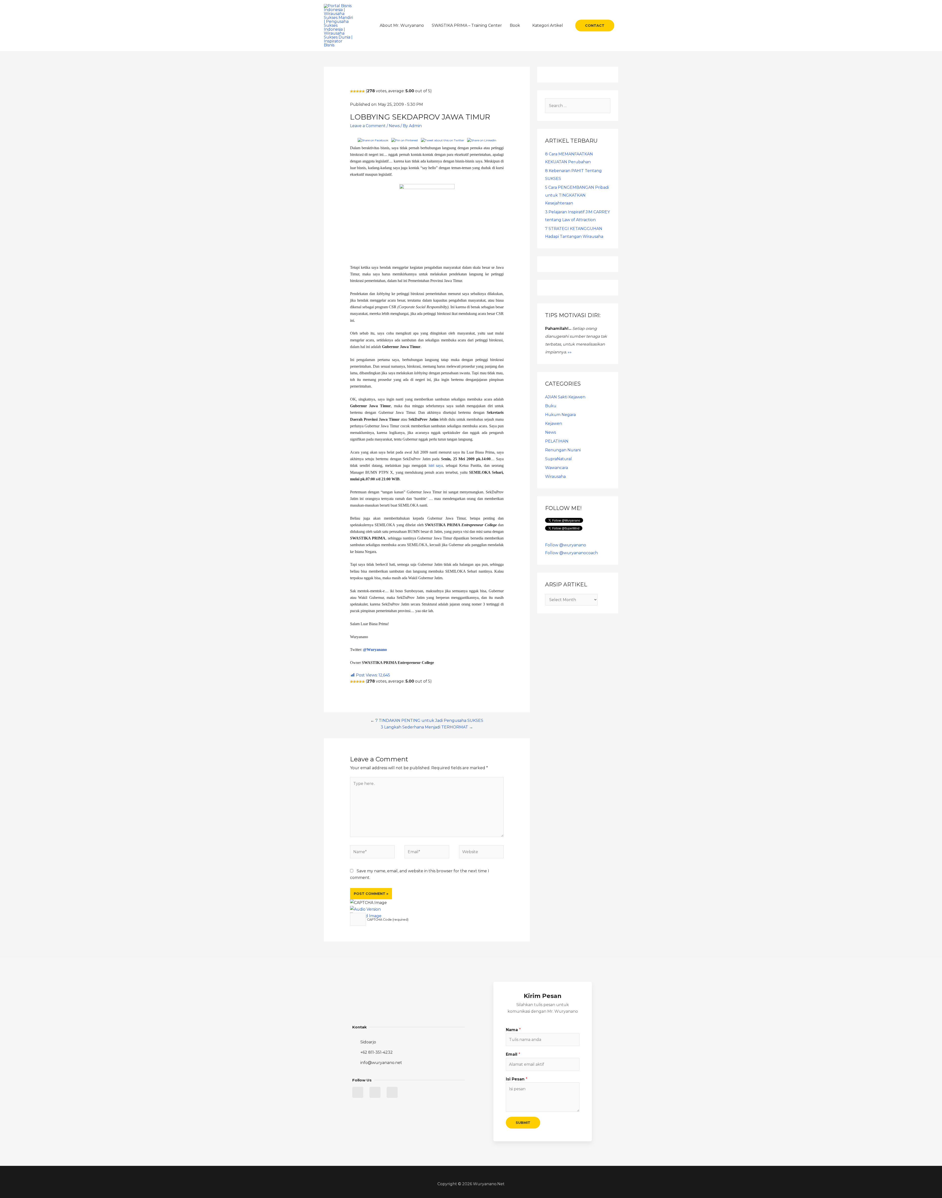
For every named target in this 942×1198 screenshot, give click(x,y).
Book (515, 25)
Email (513, 1054)
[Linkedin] (374, 1092)
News (394, 125)
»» (570, 352)
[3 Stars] (357, 91)
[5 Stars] (363, 91)
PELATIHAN (556, 441)
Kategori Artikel (547, 25)
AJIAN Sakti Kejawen (565, 397)
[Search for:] (577, 105)
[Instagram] (392, 1092)
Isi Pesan (516, 1079)
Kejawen (553, 423)
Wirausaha (555, 476)
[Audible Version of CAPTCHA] (365, 909)
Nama (513, 1029)
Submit (523, 1122)
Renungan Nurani (563, 450)
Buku (550, 406)
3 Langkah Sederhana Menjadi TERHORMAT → (427, 727)
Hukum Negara (560, 414)
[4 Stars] (360, 91)
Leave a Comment (368, 125)
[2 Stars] (354, 91)
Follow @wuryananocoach (571, 553)
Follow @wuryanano (565, 545)
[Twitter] (357, 1092)
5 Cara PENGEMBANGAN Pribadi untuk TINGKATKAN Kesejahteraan (577, 195)
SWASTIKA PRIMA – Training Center (467, 25)
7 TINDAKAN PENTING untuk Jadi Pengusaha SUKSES (429, 720)
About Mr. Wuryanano (402, 25)
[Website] (481, 852)
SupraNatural (558, 459)
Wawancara (556, 467)
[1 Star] (351, 91)
